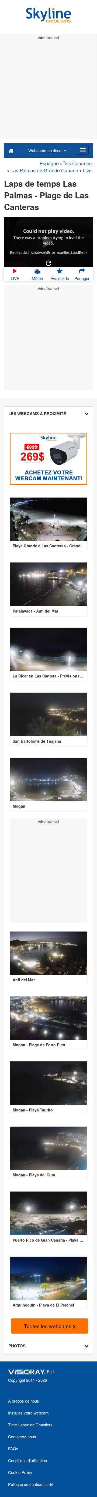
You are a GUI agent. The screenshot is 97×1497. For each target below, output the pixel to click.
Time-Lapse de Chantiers (30, 1424)
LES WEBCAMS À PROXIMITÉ (37, 413)
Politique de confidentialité (30, 1484)
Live (87, 170)
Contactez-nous (22, 1436)
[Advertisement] (48, 90)
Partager (81, 278)
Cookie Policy (20, 1472)
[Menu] (83, 150)
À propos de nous (23, 1401)
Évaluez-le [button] (59, 278)
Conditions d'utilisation (27, 1460)
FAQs (13, 1448)
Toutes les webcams (48, 1326)
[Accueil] (11, 150)
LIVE (15, 278)
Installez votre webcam (28, 1413)
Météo (37, 278)
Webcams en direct (46, 150)
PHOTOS (17, 1346)
